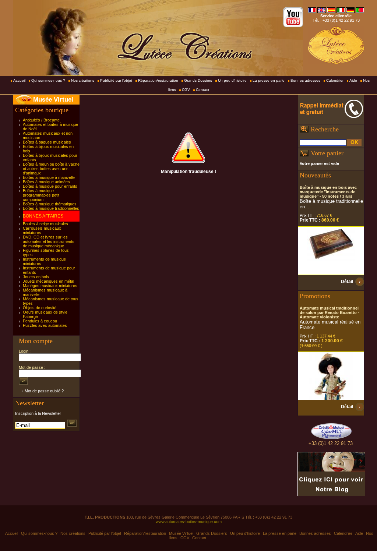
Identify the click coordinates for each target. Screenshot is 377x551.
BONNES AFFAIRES (43, 216)
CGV (186, 90)
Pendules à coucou (40, 321)
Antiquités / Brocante (41, 120)
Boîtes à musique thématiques (50, 204)
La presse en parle (269, 80)
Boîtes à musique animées (46, 182)
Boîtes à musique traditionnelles (51, 208)
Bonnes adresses (305, 80)
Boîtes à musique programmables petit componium (41, 195)
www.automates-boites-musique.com (189, 521)
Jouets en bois (36, 277)
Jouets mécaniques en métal (48, 281)
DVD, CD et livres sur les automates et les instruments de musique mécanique (48, 241)
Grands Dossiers (198, 80)
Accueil (19, 80)
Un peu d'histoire (232, 80)
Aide (353, 80)
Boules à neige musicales (45, 224)
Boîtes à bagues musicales (47, 142)
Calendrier (334, 80)
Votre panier (327, 153)
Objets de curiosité (39, 307)
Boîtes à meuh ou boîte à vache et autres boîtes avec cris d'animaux (51, 168)
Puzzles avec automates (45, 325)
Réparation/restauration (158, 80)
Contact (202, 90)
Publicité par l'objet (116, 80)
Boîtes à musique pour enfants (50, 186)
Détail (347, 281)
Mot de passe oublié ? (44, 391)
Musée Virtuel (53, 99)
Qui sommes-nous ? (48, 80)
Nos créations (82, 80)
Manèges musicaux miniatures (50, 285)
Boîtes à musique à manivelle (49, 177)
